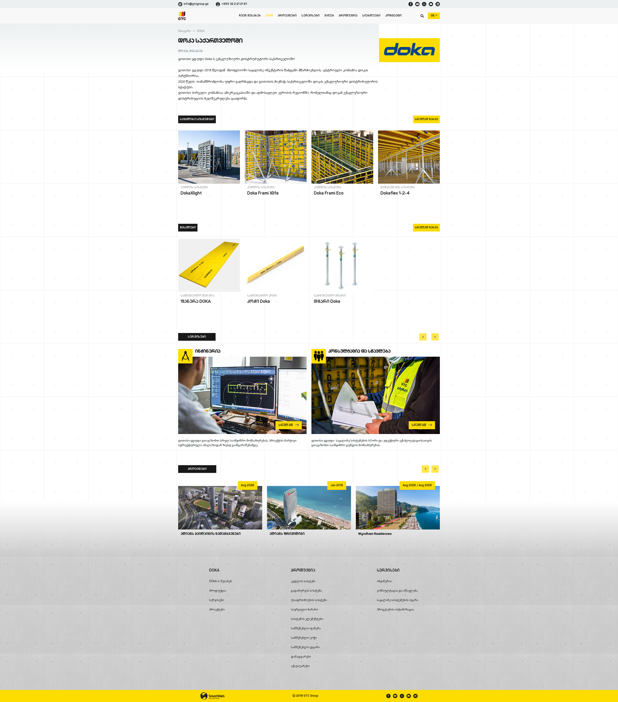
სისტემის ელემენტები (307, 619)
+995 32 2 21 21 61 (234, 4)
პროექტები (287, 15)
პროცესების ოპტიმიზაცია (395, 609)
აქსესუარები (300, 666)
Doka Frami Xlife (263, 193)
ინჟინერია (384, 581)
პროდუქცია (348, 15)
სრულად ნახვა (426, 119)
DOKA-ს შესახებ (220, 581)
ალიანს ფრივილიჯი (287, 534)
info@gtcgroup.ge (196, 4)
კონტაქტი (393, 15)
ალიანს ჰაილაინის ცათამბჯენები (211, 534)
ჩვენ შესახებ (250, 15)
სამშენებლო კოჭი (262, 295)
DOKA (269, 15)
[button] (423, 337)
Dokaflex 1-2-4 (395, 193)
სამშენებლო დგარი (330, 295)
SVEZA (329, 15)
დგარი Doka (327, 302)
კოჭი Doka (258, 302)
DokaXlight (191, 193)
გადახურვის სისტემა (397, 187)
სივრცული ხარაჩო (304, 609)
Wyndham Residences (375, 534)
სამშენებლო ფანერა (197, 295)
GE (433, 15)
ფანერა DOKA (196, 302)
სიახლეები (371, 15)
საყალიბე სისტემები (197, 119)
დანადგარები (301, 656)
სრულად (197, 202)
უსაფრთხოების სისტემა (309, 600)
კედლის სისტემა (194, 187)
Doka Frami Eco (329, 193)
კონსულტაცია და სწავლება (397, 590)
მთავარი (184, 31)
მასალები (188, 227)
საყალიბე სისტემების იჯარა (397, 600)
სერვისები (311, 15)
